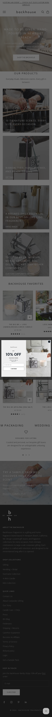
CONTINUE (14, 369)
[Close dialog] (49, 342)
